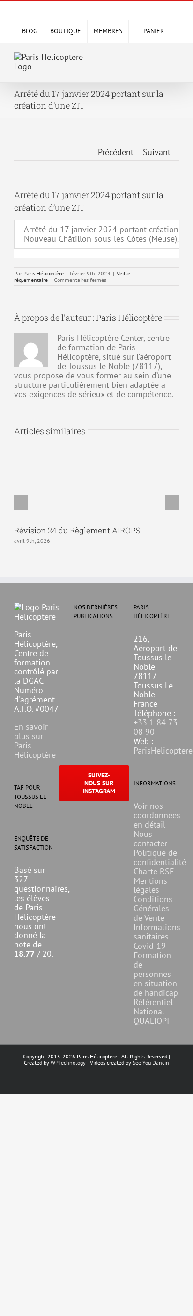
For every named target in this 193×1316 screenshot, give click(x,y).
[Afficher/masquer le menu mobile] (175, 59)
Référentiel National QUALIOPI (153, 1011)
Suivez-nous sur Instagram (98, 783)
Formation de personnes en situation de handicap (156, 974)
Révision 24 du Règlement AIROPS (77, 530)
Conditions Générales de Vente (153, 908)
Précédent (116, 152)
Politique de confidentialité (160, 857)
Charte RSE (154, 871)
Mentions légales (150, 885)
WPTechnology (68, 1062)
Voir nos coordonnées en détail (157, 815)
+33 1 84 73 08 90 (156, 727)
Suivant (157, 152)
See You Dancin (151, 1062)
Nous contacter (150, 838)
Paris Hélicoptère (43, 273)
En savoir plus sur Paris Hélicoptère (35, 740)
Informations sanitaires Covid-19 (157, 936)
